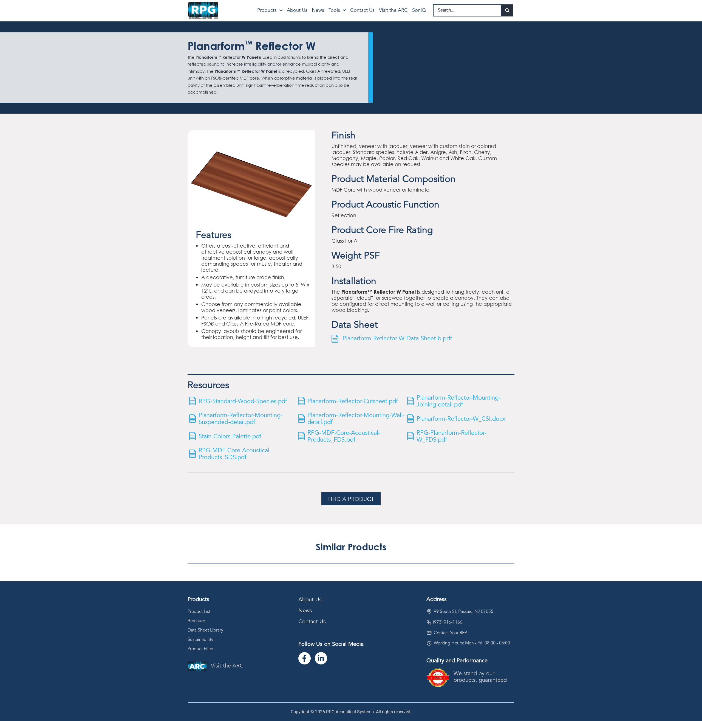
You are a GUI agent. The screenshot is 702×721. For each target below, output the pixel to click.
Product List (199, 612)
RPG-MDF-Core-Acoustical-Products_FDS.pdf (343, 436)
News (318, 10)
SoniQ (419, 10)
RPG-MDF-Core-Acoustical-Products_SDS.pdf (235, 454)
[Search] (507, 10)
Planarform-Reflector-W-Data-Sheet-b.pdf (397, 339)
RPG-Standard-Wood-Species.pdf (243, 402)
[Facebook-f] (304, 658)
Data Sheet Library (205, 630)
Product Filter (201, 649)
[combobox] (467, 10)
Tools (334, 10)
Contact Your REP (450, 633)
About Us (297, 10)
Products (267, 10)
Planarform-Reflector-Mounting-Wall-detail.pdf (355, 419)
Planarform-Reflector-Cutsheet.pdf (352, 402)
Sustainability (200, 640)
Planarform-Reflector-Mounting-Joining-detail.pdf (458, 401)
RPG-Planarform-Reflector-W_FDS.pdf (451, 436)
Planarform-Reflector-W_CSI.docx (461, 419)
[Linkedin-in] (321, 658)
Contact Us (362, 10)
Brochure (196, 621)
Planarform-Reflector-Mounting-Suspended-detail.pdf (240, 419)
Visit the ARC (393, 10)
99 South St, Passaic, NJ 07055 (463, 612)
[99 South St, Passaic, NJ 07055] (429, 611)
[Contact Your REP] (429, 633)
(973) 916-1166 (447, 622)
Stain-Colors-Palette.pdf (230, 437)
